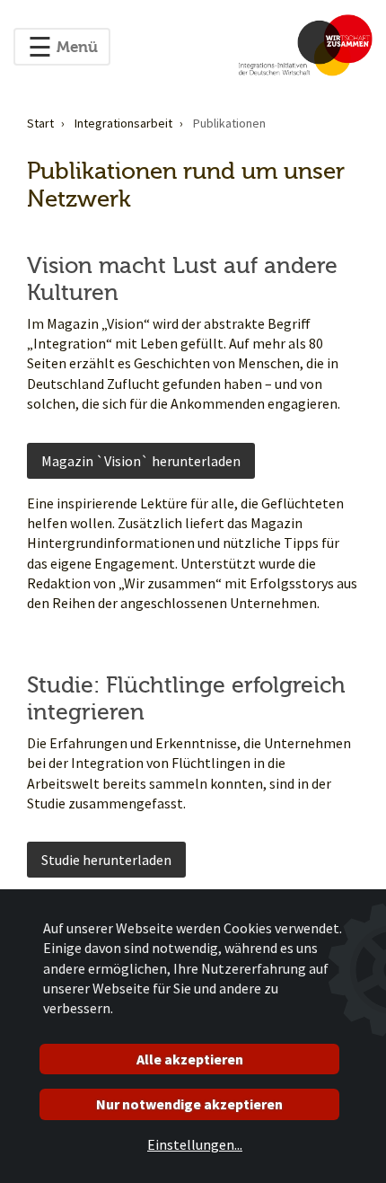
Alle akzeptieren (189, 1059)
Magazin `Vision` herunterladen (141, 461)
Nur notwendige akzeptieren (189, 1104)
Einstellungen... (194, 1144)
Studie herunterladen (106, 860)
